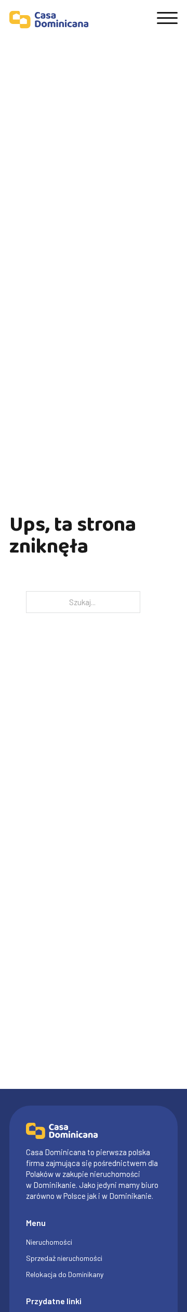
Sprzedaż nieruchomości (64, 1258)
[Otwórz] (167, 18)
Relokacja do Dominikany (64, 1274)
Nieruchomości (49, 1241)
